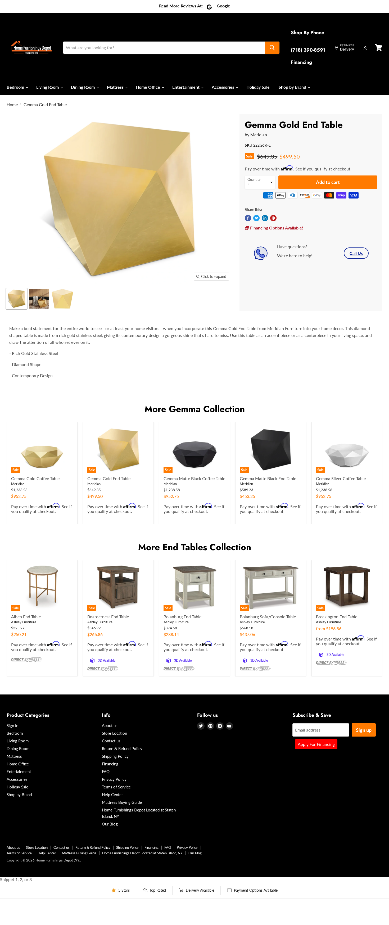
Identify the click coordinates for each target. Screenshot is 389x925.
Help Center (112, 794)
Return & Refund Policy (122, 748)
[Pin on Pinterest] (273, 218)
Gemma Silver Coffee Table (341, 478)
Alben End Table (26, 616)
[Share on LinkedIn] (265, 218)
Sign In (12, 725)
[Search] (272, 48)
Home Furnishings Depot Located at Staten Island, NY (142, 853)
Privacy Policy (114, 779)
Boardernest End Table (108, 616)
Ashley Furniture (23, 622)
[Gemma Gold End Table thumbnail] (16, 298)
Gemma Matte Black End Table (268, 478)
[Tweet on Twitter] (256, 218)
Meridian (258, 134)
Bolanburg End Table (182, 616)
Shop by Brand (293, 86)
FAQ (106, 771)
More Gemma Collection (194, 409)
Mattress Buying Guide (122, 802)
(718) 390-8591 (308, 50)
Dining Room (83, 86)
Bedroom (16, 86)
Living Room (48, 86)
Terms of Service (116, 786)
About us (109, 725)
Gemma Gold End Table (108, 478)
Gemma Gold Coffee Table (35, 478)
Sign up (364, 730)
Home (12, 104)
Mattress (116, 86)
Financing (301, 62)
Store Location (114, 733)
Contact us (111, 740)
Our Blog (110, 824)
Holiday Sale (258, 86)
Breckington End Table (336, 616)
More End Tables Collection (194, 547)
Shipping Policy (115, 756)
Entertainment (186, 86)
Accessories (223, 86)
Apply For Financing (316, 744)
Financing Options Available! (276, 227)
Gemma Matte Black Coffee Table (194, 478)
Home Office (148, 86)
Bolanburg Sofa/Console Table (268, 616)
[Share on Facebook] (248, 218)
